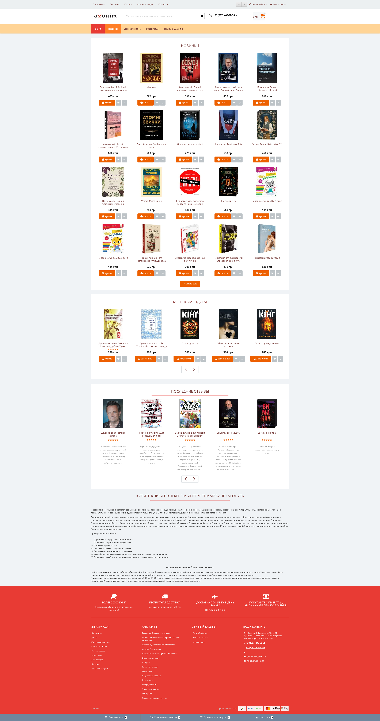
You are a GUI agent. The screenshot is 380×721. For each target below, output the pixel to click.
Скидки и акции (145, 4)
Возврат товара (98, 651)
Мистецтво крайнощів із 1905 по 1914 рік (190, 259)
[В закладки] (118, 103)
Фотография (147, 693)
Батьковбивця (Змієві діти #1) (267, 144)
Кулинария (147, 671)
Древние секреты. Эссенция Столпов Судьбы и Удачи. (113, 345)
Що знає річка (228, 201)
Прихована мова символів (267, 257)
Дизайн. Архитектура (151, 649)
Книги (98, 29)
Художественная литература (154, 698)
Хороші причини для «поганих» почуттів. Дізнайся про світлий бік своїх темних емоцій (151, 259)
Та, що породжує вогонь (267, 343)
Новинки (113, 29)
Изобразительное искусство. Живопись (159, 653)
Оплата (128, 4)
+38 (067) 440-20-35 (255, 642)
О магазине (99, 4)
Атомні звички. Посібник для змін (151, 145)
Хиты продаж (152, 29)
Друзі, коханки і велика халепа (113, 434)
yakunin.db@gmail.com (256, 656)
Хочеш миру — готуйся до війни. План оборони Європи (228, 88)
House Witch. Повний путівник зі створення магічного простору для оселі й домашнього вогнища (113, 202)
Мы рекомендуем (132, 29)
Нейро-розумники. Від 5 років (267, 201)
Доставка (114, 4)
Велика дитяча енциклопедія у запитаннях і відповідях (190, 434)
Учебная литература (151, 689)
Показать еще (190, 283)
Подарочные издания (151, 675)
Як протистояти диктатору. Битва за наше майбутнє (190, 202)
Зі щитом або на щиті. (228, 432)
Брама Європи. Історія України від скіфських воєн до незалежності (151, 345)
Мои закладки (199, 642)
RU (244, 4)
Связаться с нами (99, 646)
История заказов (200, 637)
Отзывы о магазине (173, 29)
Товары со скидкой (99, 668)
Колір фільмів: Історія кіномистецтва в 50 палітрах (113, 145)
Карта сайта (96, 655)
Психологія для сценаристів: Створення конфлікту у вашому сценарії (228, 259)
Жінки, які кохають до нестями (228, 345)
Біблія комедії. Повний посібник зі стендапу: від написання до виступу (190, 89)
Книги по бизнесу (150, 667)
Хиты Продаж (97, 659)
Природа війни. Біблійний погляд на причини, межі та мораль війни (113, 89)
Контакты (163, 4)
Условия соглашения (100, 642)
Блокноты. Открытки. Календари (156, 633)
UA (239, 4)
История (146, 662)
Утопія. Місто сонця (151, 201)
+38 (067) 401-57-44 (255, 647)
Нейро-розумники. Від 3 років (113, 257)
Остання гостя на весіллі (190, 144)
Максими (151, 87)
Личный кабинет (200, 633)
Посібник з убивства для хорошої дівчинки (151, 434)
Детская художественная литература (158, 644)
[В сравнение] (124, 103)
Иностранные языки (151, 658)
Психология (147, 680)
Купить (108, 102)
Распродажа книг (149, 684)
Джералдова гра (190, 343)
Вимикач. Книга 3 (267, 432)
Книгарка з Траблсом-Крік (228, 144)
